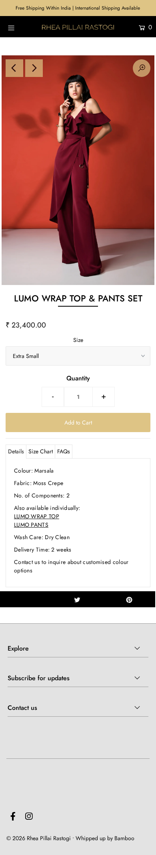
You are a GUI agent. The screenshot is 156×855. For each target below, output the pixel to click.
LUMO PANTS (31, 525)
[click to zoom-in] (141, 68)
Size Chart (40, 451)
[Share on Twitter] (77, 599)
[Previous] (14, 68)
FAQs (63, 451)
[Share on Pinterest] (129, 599)
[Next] (34, 68)
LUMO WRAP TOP (36, 516)
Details (16, 451)
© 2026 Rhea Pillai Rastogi (38, 838)
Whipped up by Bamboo (105, 838)
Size (78, 340)
